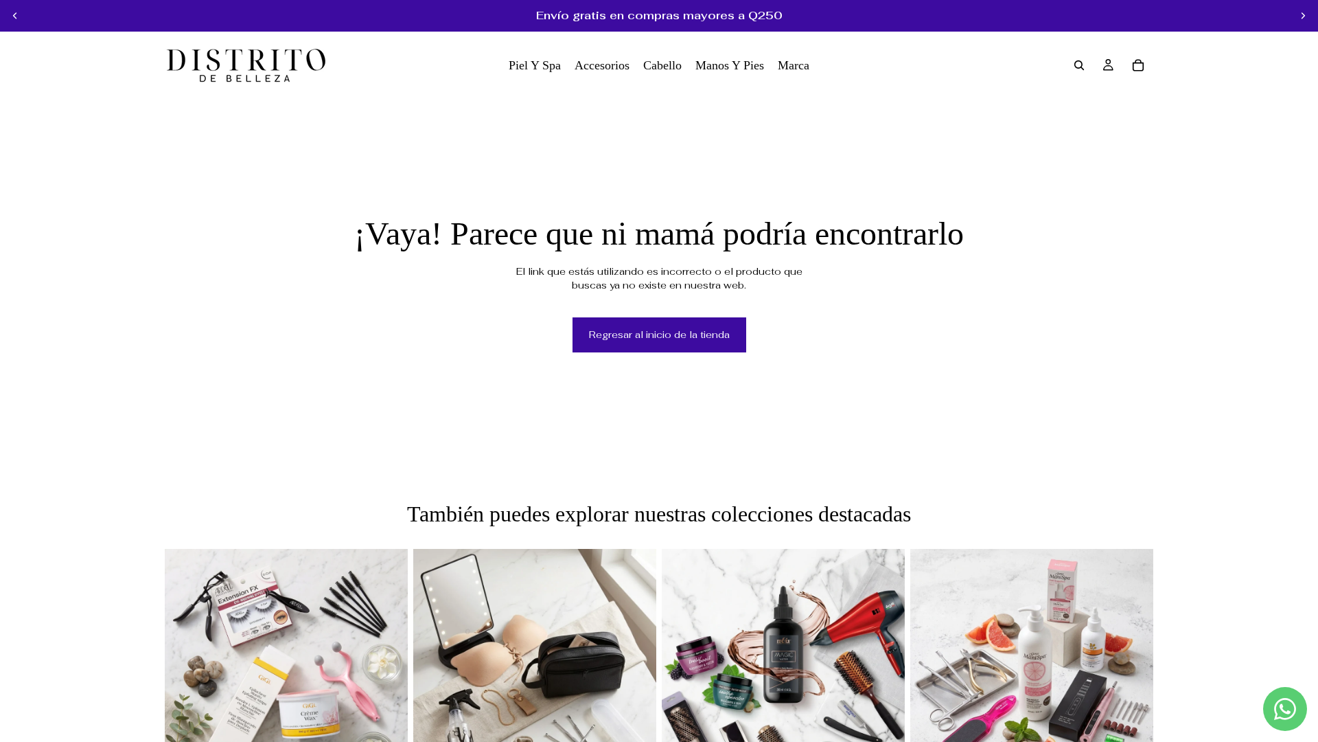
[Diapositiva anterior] (15, 16)
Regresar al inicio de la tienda (659, 334)
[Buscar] (1079, 65)
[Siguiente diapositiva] (1303, 16)
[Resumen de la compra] (1138, 65)
